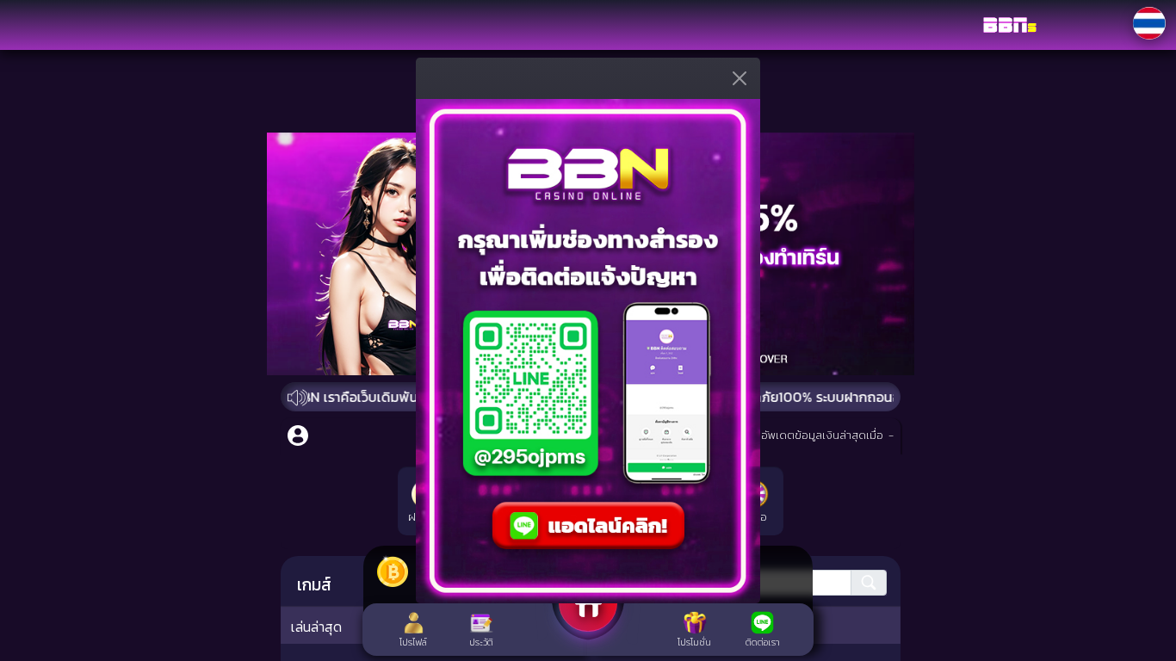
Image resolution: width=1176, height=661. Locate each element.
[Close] (1160, 11)
